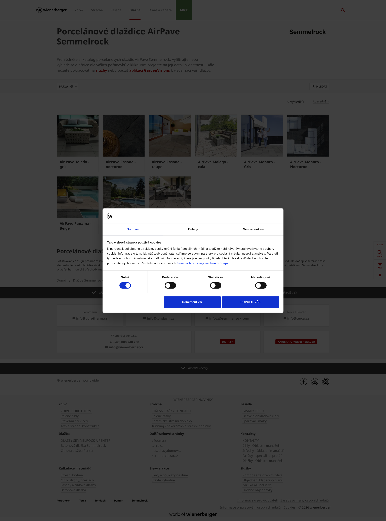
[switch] (170, 285)
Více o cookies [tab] (253, 229)
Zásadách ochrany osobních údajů (202, 263)
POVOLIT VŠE (250, 302)
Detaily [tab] (193, 229)
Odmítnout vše (192, 302)
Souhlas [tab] (133, 229)
